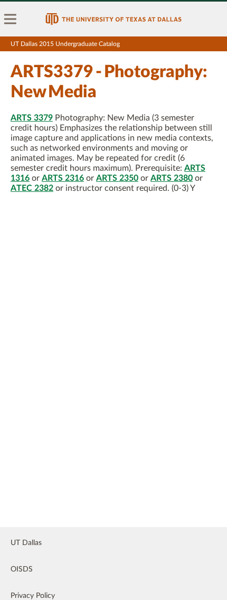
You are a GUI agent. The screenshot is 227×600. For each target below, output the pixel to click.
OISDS (22, 569)
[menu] (10, 19)
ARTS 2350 (117, 178)
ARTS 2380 (171, 178)
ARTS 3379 (32, 118)
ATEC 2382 (32, 188)
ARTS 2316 (63, 178)
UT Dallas (26, 543)
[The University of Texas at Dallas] (113, 19)
